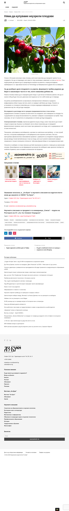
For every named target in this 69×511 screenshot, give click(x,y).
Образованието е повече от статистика (15, 289)
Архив (6, 399)
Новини (11, 12)
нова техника (8, 222)
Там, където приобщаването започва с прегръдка (18, 281)
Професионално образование (13, 419)
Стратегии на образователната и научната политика (19, 408)
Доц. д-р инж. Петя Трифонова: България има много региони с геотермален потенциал (28, 275)
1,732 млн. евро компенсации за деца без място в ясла (19, 320)
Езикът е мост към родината (12, 286)
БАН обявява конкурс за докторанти (14, 323)
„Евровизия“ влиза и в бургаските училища (16, 310)
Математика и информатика (12, 414)
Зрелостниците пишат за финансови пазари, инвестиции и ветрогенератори (25, 272)
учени (62, 222)
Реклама (6, 386)
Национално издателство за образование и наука (34, 3)
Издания (15, 7)
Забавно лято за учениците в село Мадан (15, 298)
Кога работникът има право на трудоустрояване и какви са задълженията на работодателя (29, 307)
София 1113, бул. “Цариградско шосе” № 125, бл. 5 (24, 198)
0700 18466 (14, 202)
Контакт (6, 379)
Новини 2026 (17, 12)
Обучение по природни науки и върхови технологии (20, 417)
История (6, 421)
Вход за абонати (9, 375)
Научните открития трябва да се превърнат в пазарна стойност (21, 292)
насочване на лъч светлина (36, 220)
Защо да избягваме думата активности (15, 304)
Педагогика (7, 412)
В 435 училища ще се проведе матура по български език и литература (23, 301)
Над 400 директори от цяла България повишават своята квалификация (24, 283)
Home (7, 7)
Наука (47, 220)
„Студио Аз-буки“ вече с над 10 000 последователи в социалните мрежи (24, 261)
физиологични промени (11, 225)
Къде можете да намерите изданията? (15, 373)
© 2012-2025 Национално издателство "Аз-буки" (15, 455)
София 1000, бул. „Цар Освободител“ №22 (22, 216)
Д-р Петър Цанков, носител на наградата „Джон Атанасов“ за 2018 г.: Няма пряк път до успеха (30, 264)
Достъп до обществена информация (13, 452)
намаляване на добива (21, 220)
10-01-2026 (19, 20)
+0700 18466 (7, 359)
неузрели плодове (55, 220)
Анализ (12, 220)
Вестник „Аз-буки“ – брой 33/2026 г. (14, 313)
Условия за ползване (31, 452)
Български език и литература (13, 410)
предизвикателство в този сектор (35, 222)
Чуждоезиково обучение (11, 423)
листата (58, 80)
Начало (6, 12)
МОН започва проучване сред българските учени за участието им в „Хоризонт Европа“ (28, 326)
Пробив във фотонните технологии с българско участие (19, 278)
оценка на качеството (19, 222)
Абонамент (7, 382)
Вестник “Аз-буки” (9, 394)
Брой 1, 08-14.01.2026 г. (27, 12)
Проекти (6, 384)
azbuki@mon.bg (31, 206)
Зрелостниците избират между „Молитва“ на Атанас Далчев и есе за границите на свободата (30, 295)
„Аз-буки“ (11, 20)
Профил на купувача (44, 452)
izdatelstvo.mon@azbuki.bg (17, 206)
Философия (7, 425)
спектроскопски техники (52, 222)
